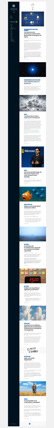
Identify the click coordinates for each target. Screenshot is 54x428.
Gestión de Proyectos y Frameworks (28, 29)
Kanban (11, 31)
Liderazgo (12, 33)
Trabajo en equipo (13, 41)
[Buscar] (16, 21)
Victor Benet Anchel (13, 8)
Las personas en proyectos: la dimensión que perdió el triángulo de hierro (32, 34)
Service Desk (12, 39)
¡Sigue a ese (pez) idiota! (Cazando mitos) (32, 207)
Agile (11, 25)
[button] (32, 9)
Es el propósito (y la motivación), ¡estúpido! (32, 401)
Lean (11, 32)
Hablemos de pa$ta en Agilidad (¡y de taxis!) (32, 289)
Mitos (11, 35)
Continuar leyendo (26, 59)
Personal (12, 36)
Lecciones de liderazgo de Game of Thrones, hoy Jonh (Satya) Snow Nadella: (32, 174)
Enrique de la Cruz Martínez (27, 414)
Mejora (11, 34)
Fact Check (12, 27)
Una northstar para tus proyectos (31, 82)
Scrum (11, 38)
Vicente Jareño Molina (36, 295)
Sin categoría (12, 40)
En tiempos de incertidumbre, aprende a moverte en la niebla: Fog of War (32, 248)
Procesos (12, 37)
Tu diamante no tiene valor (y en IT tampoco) (32, 117)
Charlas (11, 26)
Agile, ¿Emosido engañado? (29, 359)
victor (33, 38)
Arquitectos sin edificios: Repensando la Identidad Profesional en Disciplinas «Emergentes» (32, 327)
